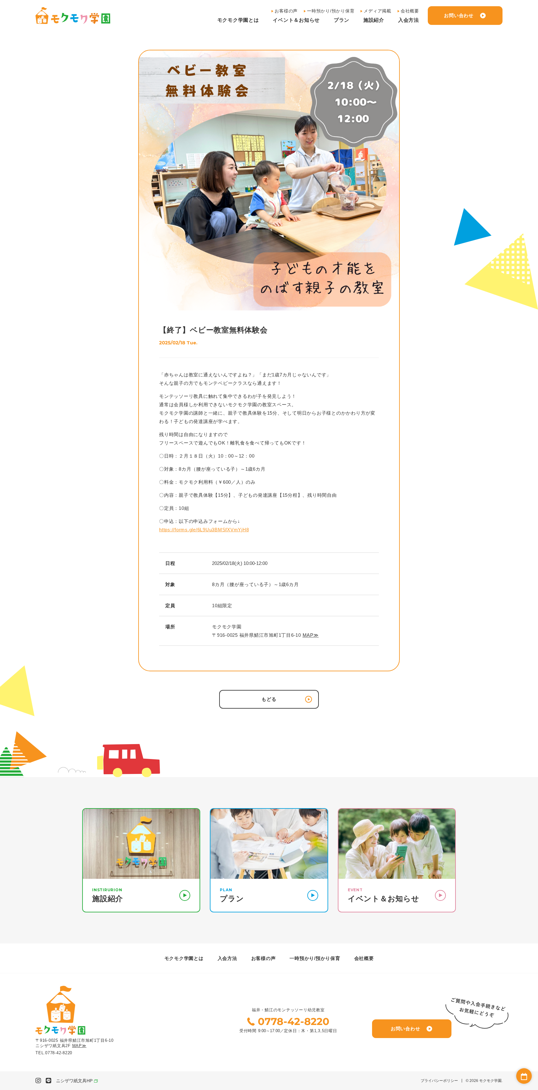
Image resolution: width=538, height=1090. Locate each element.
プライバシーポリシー (439, 1081)
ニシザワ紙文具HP (74, 1080)
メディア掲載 (377, 11)
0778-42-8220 (293, 1022)
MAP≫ (311, 635)
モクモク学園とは (238, 20)
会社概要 (410, 11)
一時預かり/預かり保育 (330, 11)
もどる (269, 699)
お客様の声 (286, 11)
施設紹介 (373, 20)
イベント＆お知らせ (296, 20)
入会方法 (408, 20)
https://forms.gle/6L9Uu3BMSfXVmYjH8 (204, 529)
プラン (341, 20)
